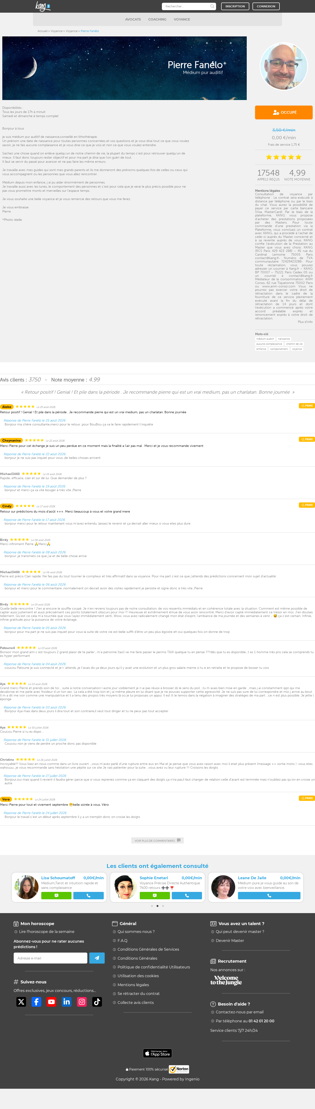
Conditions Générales (137, 958)
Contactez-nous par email (240, 1012)
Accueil (43, 31)
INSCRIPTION (235, 6)
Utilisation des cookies (138, 976)
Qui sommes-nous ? (136, 932)
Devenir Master (230, 941)
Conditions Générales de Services (148, 949)
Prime (308, 405)
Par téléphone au (245, 1021)
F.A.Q (122, 941)
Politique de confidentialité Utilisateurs (154, 967)
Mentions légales (133, 985)
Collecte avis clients (136, 1003)
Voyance (56, 31)
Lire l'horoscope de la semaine (46, 932)
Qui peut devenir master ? (240, 932)
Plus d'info (305, 322)
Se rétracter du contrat (139, 994)
